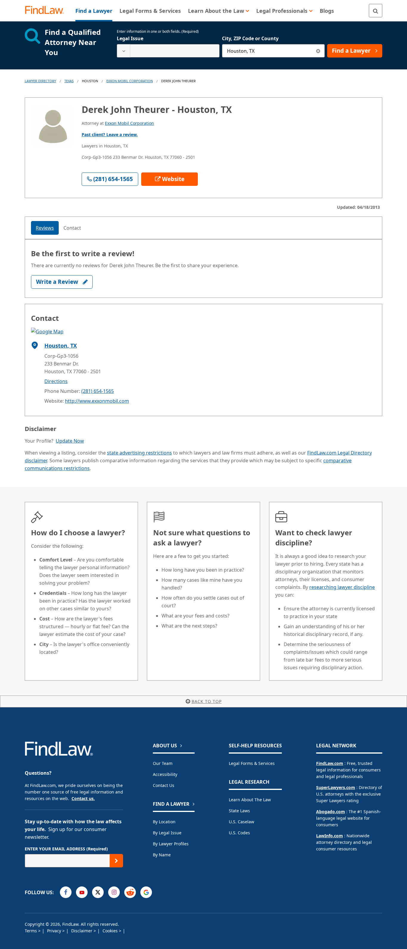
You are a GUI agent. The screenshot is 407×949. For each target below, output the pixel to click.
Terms (31, 931)
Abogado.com (330, 811)
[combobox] (168, 50)
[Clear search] (318, 50)
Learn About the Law (250, 799)
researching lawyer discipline (342, 587)
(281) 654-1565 (97, 391)
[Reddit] (130, 892)
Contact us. (83, 798)
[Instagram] (114, 892)
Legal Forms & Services (252, 763)
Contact (72, 228)
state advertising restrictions (139, 452)
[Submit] (116, 860)
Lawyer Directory (40, 81)
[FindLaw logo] (47, 11)
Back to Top (207, 701)
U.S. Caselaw (241, 821)
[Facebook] (66, 892)
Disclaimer (82, 931)
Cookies (110, 931)
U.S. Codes (239, 833)
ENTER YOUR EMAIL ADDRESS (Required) (66, 849)
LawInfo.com (329, 835)
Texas (69, 81)
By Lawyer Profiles (171, 844)
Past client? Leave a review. (110, 134)
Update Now (70, 441)
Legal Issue (130, 38)
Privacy (54, 931)
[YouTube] (82, 892)
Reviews (45, 228)
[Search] (375, 10)
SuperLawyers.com (335, 787)
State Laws (239, 810)
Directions (56, 381)
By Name (162, 855)
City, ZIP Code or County (250, 38)
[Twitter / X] (98, 892)
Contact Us (163, 785)
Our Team (163, 763)
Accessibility (165, 774)
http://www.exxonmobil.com (97, 401)
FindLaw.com (329, 763)
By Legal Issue (167, 833)
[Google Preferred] (146, 892)
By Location (164, 821)
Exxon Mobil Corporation (129, 81)
